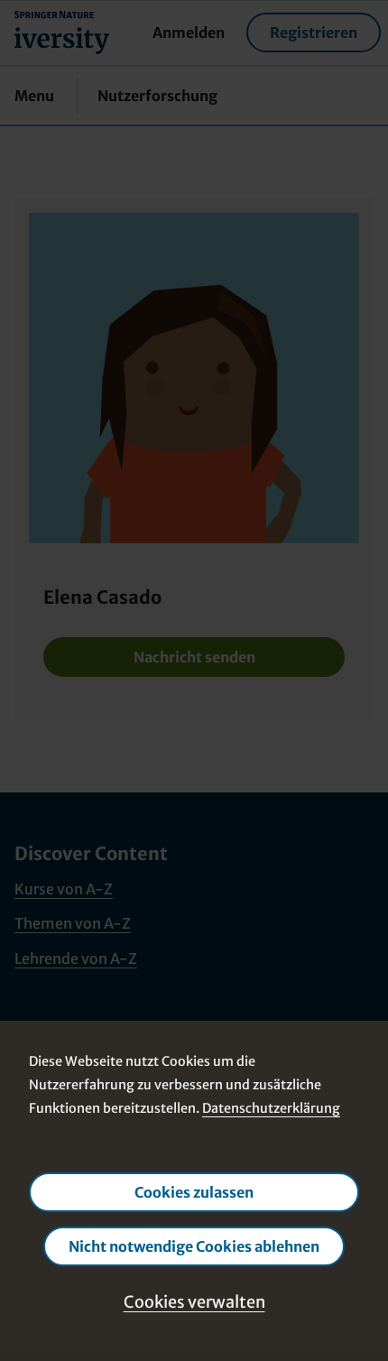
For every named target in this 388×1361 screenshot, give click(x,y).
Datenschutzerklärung (271, 1108)
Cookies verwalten (194, 1302)
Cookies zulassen (194, 1192)
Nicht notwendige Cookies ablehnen (194, 1246)
